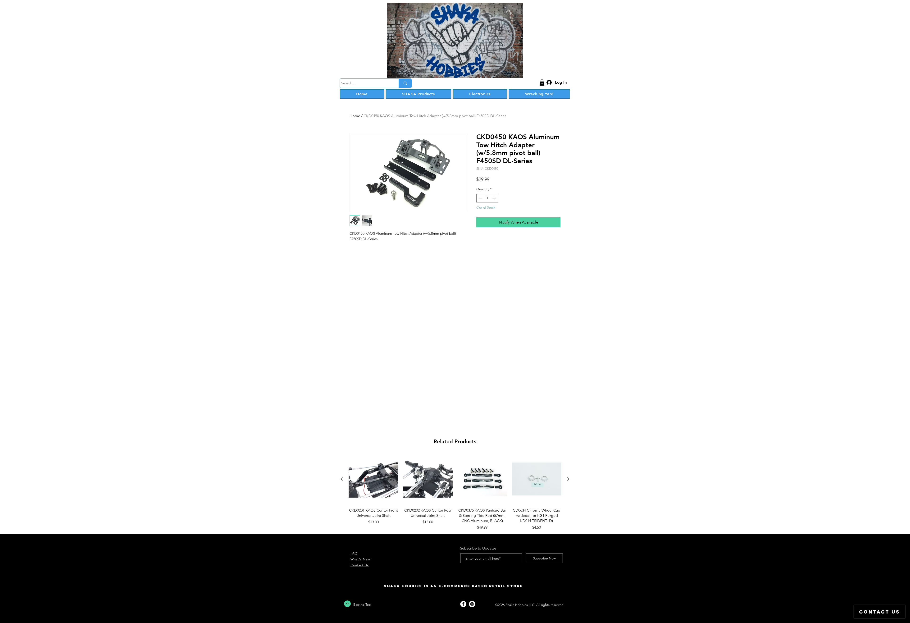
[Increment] (494, 198)
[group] (455, 492)
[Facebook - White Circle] (463, 604)
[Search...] (405, 83)
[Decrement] (480, 198)
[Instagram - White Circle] (472, 604)
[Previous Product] (342, 479)
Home (355, 116)
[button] (542, 82)
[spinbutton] (487, 198)
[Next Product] (568, 479)
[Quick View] (373, 479)
